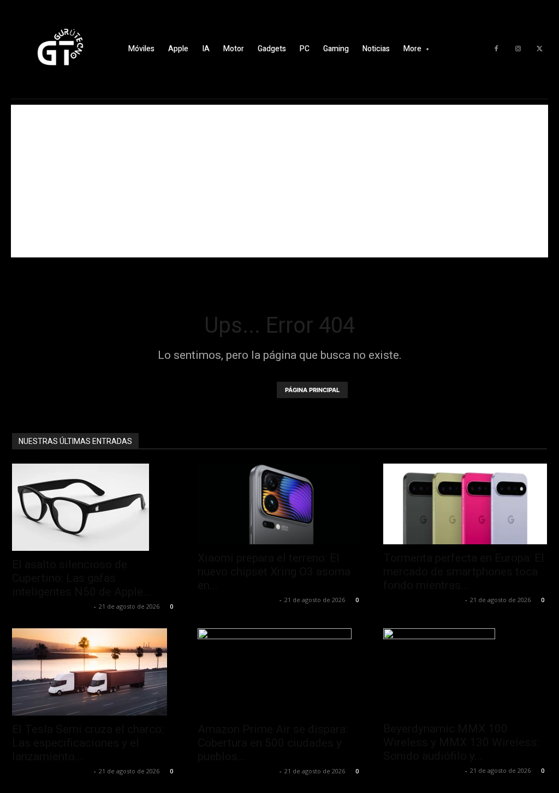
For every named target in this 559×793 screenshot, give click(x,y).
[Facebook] (496, 49)
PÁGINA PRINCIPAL (312, 390)
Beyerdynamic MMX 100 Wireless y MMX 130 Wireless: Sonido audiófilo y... (461, 742)
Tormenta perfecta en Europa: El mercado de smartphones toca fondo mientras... (463, 571)
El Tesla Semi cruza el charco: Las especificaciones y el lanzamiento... (88, 743)
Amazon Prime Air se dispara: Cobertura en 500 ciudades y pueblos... (273, 743)
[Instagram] (518, 49)
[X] (540, 49)
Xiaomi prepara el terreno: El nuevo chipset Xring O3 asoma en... (274, 571)
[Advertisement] (279, 181)
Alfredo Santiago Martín (51, 606)
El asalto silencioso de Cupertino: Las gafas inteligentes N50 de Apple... (81, 578)
